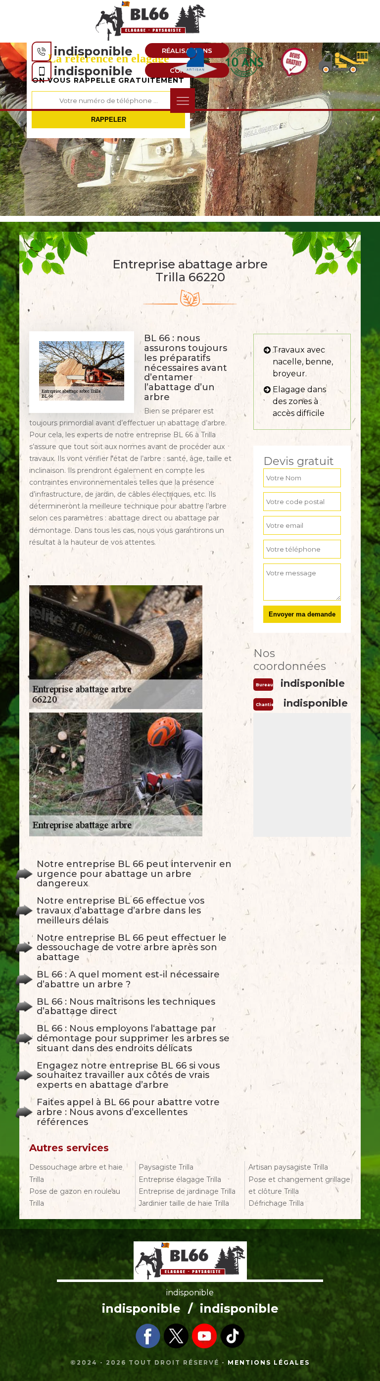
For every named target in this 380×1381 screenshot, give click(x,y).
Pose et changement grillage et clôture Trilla (299, 1185)
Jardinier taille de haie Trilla (184, 1203)
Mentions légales (269, 1362)
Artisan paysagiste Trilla (288, 1167)
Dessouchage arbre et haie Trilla (76, 1173)
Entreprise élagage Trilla (180, 1179)
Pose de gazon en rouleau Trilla (74, 1197)
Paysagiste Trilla (166, 1167)
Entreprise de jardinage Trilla (187, 1191)
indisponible (93, 51)
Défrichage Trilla (276, 1203)
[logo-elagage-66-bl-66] (151, 20)
